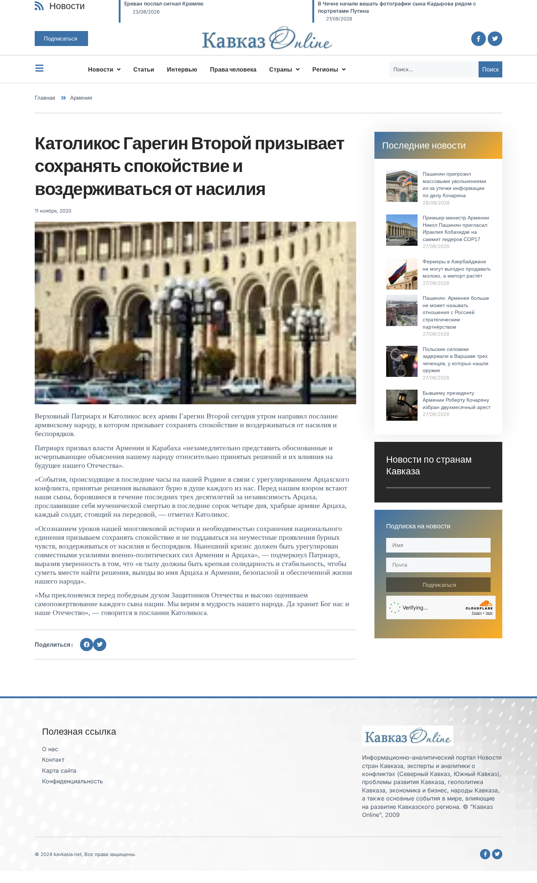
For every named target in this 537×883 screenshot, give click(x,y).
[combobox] (434, 69)
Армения (81, 97)
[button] (86, 644)
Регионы (325, 69)
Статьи (143, 69)
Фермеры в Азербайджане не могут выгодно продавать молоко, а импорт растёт (457, 269)
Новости (100, 69)
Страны (280, 69)
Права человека (233, 69)
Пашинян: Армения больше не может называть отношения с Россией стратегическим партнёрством (456, 312)
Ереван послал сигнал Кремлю (163, 3)
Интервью (182, 69)
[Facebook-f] (478, 38)
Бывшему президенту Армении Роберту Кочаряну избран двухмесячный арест (457, 400)
